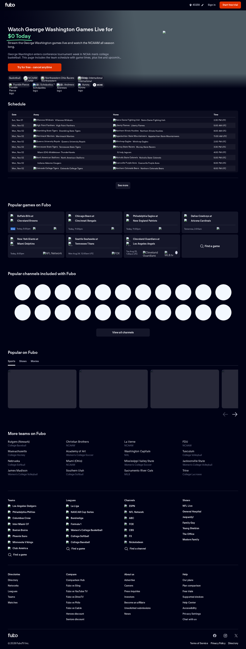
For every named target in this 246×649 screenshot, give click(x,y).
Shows (23, 361)
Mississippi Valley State (139, 461)
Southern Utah (75, 470)
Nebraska (14, 461)
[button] (225, 414)
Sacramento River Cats (138, 470)
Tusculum (188, 451)
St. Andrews (67, 84)
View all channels (123, 332)
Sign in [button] (212, 5)
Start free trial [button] (230, 5)
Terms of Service (199, 643)
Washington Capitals (137, 451)
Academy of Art (76, 451)
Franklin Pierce (21, 84)
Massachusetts (17, 451)
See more (123, 185)
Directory (233, 643)
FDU (185, 441)
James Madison (17, 470)
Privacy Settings (192, 613)
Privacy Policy (218, 643)
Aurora (86, 84)
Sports (11, 361)
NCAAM (32, 78)
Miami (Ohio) (74, 461)
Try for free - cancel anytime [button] (34, 67)
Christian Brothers (77, 441)
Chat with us (190, 619)
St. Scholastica (45, 84)
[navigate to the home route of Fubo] (10, 5)
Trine (186, 470)
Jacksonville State (194, 461)
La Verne (129, 441)
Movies (35, 361)
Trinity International (92, 78)
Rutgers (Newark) (19, 441)
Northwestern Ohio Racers (59, 78)
